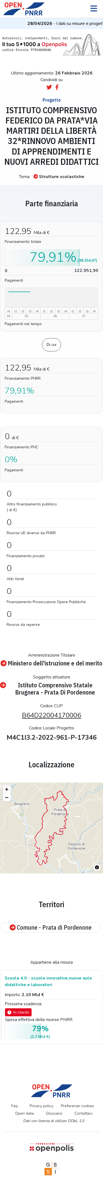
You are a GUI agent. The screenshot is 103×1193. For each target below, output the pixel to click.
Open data (24, 1113)
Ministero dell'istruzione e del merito (55, 663)
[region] (51, 828)
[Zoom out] (7, 797)
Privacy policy (41, 1106)
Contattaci (83, 1113)
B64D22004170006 (51, 715)
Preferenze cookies (77, 1106)
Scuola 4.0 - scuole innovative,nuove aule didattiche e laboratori (48, 981)
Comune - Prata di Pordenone (54, 927)
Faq (14, 1106)
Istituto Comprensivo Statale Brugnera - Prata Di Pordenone (55, 689)
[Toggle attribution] (97, 867)
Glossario (54, 1113)
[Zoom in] (7, 789)
